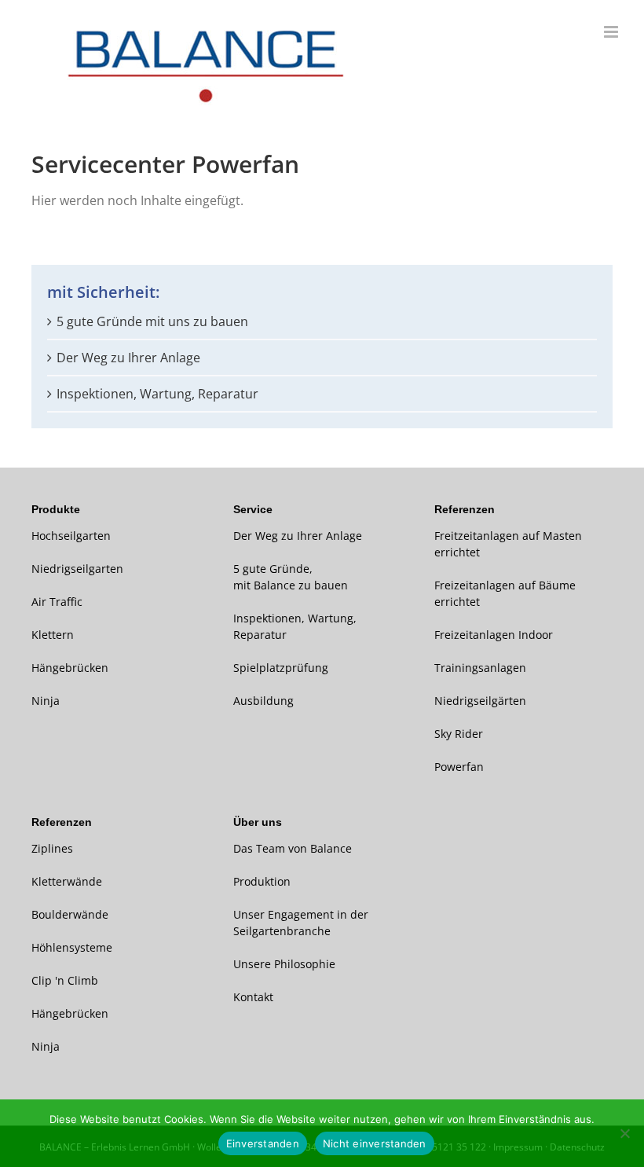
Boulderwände (69, 914)
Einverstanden (262, 1143)
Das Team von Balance (292, 848)
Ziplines (52, 848)
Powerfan (459, 766)
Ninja (45, 700)
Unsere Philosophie (284, 963)
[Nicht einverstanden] (624, 1133)
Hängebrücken (69, 667)
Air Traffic (56, 601)
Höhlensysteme (71, 947)
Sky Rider (458, 733)
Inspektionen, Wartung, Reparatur (157, 393)
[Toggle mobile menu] (612, 32)
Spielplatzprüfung (280, 667)
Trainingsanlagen (480, 667)
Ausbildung (263, 700)
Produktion (262, 881)
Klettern (52, 634)
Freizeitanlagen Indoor (493, 634)
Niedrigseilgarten (77, 568)
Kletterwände (66, 881)
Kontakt (253, 996)
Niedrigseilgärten (480, 700)
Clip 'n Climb (64, 980)
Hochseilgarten (71, 535)
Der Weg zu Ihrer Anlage (128, 357)
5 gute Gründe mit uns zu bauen (152, 321)
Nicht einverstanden (374, 1143)
